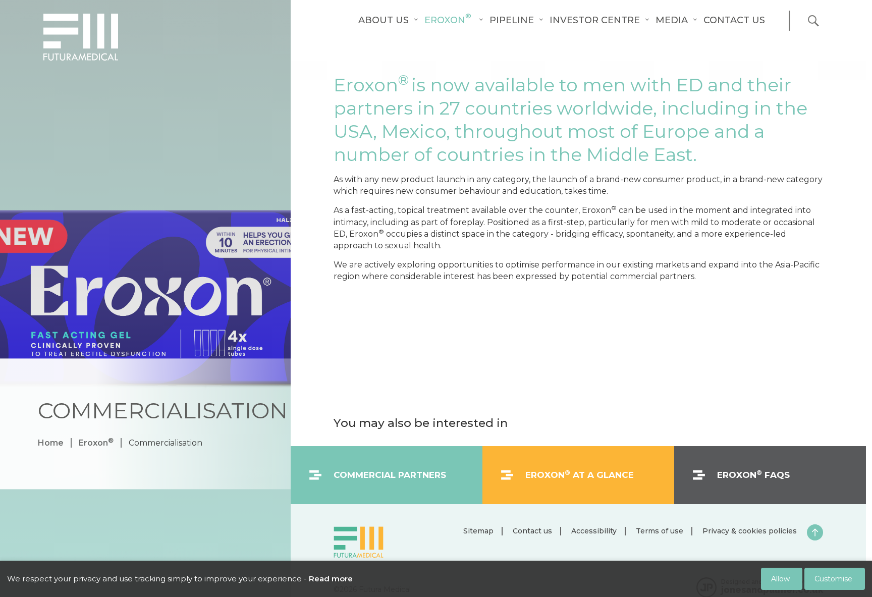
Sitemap (478, 530)
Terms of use (659, 530)
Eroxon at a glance (579, 474)
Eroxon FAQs (753, 474)
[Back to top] (815, 532)
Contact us (734, 20)
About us (383, 20)
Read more (331, 578)
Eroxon (447, 20)
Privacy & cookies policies (749, 530)
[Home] (81, 36)
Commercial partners (390, 475)
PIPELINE (511, 20)
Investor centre (595, 20)
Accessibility (594, 530)
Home (51, 443)
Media (672, 20)
